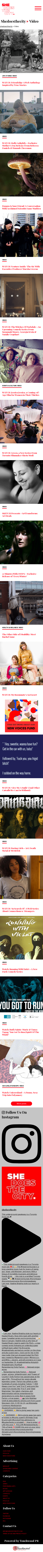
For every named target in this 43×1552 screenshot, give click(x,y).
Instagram (7, 1518)
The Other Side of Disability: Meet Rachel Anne (19, 635)
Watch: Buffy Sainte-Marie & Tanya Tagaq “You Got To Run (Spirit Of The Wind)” (20, 1032)
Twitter (5, 1513)
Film (4, 1481)
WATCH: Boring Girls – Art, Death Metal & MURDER (19, 849)
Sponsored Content (10, 1469)
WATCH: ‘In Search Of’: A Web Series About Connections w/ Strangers (20, 909)
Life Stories (7, 76)
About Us (6, 1498)
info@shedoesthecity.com (12, 1531)
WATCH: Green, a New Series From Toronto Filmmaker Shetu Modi (19, 454)
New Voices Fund (9, 1456)
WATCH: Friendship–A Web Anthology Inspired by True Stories (21, 83)
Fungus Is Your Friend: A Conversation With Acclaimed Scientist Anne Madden (21, 207)
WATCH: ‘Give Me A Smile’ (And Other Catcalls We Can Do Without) (21, 789)
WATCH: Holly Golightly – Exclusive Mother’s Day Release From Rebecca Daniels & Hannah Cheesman (20, 145)
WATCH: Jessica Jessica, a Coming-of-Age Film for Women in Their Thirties (20, 393)
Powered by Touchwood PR (21, 1541)
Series (5, 1484)
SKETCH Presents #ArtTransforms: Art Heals (20, 514)
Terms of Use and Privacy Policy (14, 1534)
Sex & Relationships (10, 1086)
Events (5, 1496)
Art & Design (7, 1491)
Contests (6, 1471)
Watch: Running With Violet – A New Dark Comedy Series (19, 970)
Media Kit (6, 1466)
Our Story (7, 1451)
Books (5, 1489)
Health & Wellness (10, 627)
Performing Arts (9, 1486)
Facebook (6, 1516)
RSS (4, 1521)
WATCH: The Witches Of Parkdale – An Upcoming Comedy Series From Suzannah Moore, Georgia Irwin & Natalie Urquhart (21, 330)
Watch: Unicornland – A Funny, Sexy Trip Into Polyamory (20, 1093)
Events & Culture (9, 386)
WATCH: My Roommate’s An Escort (19, 694)
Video (14, 76)
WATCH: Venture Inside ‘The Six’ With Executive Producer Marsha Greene (21, 267)
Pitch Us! (6, 1453)
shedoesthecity (6, 26)
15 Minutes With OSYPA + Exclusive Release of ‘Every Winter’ (19, 575)
